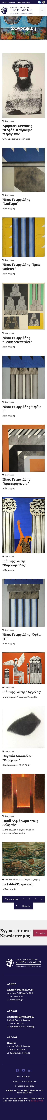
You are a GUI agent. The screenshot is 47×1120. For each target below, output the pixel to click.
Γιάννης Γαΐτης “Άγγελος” (21, 691)
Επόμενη (26, 906)
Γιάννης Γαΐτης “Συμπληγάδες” (14, 562)
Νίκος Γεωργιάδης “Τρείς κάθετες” (21, 266)
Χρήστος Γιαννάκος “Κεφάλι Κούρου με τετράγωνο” (17, 129)
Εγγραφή (40, 933)
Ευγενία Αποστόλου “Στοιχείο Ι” (17, 757)
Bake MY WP (37, 1101)
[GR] (39, 2)
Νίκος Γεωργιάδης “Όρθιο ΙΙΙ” (21, 636)
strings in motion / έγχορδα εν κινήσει (16, 2)
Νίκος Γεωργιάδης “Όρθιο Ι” (21, 408)
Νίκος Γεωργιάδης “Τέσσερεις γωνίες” (17, 339)
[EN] (43, 2)
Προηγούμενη (11, 899)
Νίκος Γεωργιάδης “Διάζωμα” (16, 201)
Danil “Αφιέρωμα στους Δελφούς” (20, 822)
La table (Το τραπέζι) (18, 884)
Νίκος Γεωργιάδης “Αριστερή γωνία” (16, 481)
